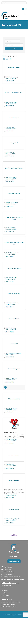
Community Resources (7, 588)
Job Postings (4, 590)
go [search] (14, 48)
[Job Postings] (5, 388)
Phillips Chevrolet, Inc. (10, 432)
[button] (3, 56)
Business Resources (6, 585)
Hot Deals (4, 592)
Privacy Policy (5, 595)
